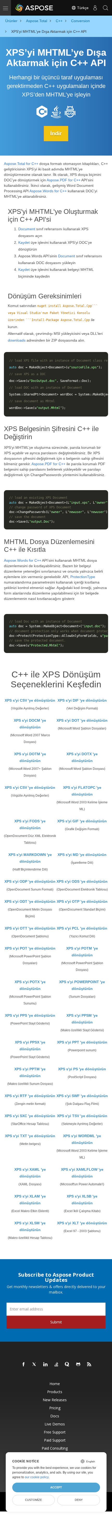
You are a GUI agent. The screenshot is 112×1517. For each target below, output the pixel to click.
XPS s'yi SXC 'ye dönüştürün (30, 1116)
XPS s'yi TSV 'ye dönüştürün (82, 1116)
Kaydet (24, 242)
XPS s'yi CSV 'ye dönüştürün (30, 700)
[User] (95, 8)
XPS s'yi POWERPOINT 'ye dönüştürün (82, 985)
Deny (79, 1499)
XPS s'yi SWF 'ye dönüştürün (82, 1096)
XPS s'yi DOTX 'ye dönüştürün (82, 757)
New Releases (55, 1399)
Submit (56, 1322)
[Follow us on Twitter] (34, 1364)
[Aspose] (34, 8)
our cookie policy (36, 1477)
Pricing (54, 1407)
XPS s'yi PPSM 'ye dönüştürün (82, 1018)
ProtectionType (82, 577)
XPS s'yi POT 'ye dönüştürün (30, 948)
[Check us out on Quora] (67, 1364)
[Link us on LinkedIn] (45, 1364)
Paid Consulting (55, 1448)
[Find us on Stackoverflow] (56, 1364)
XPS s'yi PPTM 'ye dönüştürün (30, 1072)
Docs (54, 1415)
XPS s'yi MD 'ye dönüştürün (82, 855)
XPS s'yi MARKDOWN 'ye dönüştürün (30, 858)
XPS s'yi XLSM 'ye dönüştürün (30, 1226)
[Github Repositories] (78, 1364)
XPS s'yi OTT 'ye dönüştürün (30, 928)
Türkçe (82, 8)
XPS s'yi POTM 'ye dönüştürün (82, 951)
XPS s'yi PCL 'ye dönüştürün (82, 928)
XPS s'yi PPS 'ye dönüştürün (30, 1015)
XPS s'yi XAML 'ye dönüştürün (30, 1172)
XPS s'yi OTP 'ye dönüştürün (82, 901)
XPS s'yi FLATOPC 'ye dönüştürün (82, 790)
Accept (56, 1487)
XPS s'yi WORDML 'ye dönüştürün (82, 1139)
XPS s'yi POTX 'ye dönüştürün (30, 985)
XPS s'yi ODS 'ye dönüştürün (82, 881)
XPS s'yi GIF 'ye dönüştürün (82, 821)
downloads (17, 340)
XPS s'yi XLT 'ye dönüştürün (82, 1223)
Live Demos (55, 1424)
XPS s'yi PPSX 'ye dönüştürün (30, 1045)
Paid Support (55, 1440)
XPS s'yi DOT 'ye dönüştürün (82, 720)
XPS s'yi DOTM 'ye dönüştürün (30, 757)
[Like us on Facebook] (23, 1364)
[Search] (105, 8)
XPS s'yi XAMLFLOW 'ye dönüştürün (82, 1172)
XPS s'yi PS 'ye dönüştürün (82, 1069)
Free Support (55, 1432)
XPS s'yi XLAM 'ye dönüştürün (30, 1199)
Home (54, 1383)
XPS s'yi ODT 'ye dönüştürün (29, 901)
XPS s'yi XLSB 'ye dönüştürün (82, 1199)
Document (26, 229)
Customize (33, 1499)
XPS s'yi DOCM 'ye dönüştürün (30, 723)
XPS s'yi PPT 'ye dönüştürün (82, 1042)
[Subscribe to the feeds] (89, 1364)
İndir (56, 133)
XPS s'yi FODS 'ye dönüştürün (30, 824)
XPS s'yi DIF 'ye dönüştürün (82, 700)
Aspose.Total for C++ (21, 164)
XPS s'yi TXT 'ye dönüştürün (30, 1136)
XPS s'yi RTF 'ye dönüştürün (30, 1096)
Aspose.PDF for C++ (63, 180)
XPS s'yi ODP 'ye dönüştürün (29, 881)
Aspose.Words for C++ (48, 191)
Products (54, 1391)
